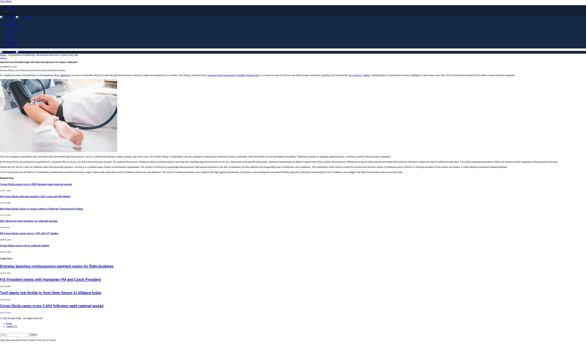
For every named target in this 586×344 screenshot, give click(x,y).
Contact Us (11, 9)
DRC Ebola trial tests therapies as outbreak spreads (29, 221)
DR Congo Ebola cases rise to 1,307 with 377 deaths (29, 233)
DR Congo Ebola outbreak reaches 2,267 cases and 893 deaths (35, 196)
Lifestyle (10, 36)
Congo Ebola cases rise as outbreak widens (24, 245)
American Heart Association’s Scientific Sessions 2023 (233, 75)
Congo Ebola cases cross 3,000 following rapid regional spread (36, 184)
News (9, 38)
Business (10, 25)
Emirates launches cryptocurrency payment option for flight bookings (57, 266)
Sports (9, 41)
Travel (9, 47)
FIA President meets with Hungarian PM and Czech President (50, 279)
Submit (33, 335)
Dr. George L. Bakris (359, 75)
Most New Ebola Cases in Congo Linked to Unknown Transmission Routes (41, 208)
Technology (12, 44)
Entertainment (13, 28)
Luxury (10, 33)
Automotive (12, 22)
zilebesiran (65, 75)
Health (9, 30)
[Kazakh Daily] (16, 17)
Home (9, 6)
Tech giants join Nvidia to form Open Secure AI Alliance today (50, 293)
